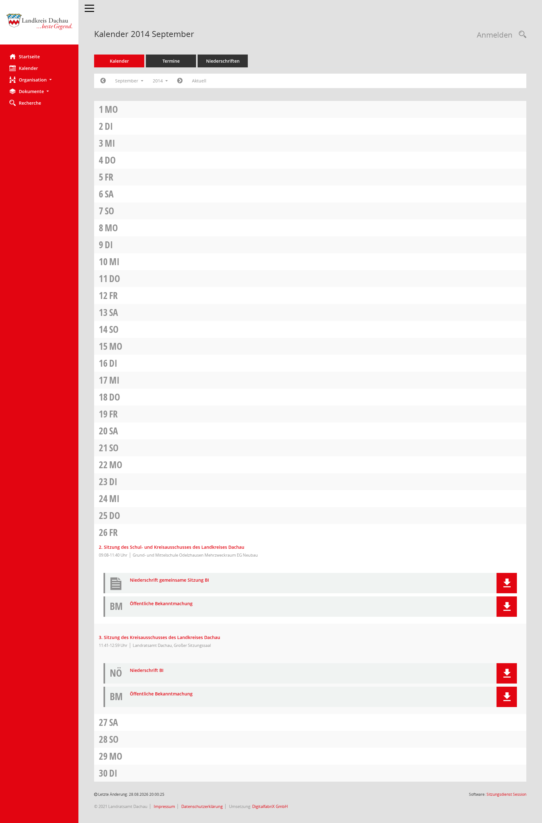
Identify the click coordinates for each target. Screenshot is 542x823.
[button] (39, 80)
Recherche (30, 103)
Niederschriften (223, 61)
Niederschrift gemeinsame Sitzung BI (169, 580)
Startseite (29, 57)
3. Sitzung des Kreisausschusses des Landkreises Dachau (159, 637)
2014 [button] (158, 81)
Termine (171, 61)
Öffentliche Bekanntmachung (161, 603)
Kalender (28, 68)
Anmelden (495, 34)
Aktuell (199, 81)
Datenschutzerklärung (201, 806)
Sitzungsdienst (506, 794)
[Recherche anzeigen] (521, 34)
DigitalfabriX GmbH (270, 806)
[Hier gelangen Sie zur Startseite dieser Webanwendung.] (39, 24)
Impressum (164, 806)
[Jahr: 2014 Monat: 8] (103, 80)
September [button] (127, 81)
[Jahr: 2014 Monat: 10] (180, 80)
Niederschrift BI (146, 670)
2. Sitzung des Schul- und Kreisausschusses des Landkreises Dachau (171, 547)
